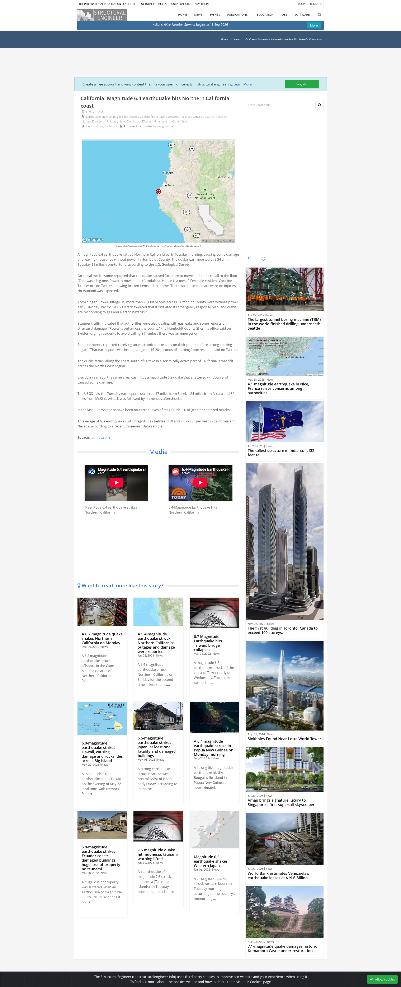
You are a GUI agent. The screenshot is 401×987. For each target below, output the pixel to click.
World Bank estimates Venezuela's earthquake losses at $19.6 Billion (278, 875)
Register (302, 84)
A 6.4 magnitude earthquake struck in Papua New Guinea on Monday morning (213, 748)
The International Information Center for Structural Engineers (123, 4)
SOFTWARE (302, 15)
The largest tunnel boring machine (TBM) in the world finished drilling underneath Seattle (284, 324)
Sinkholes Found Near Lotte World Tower (284, 738)
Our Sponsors (180, 4)
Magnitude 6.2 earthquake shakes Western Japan (211, 861)
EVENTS (214, 15)
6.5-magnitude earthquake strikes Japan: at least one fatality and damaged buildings (157, 747)
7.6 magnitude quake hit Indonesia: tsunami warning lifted (158, 854)
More (314, 25)
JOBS (284, 15)
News (236, 39)
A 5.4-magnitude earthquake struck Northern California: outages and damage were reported (156, 642)
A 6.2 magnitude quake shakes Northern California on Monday (102, 638)
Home (224, 39)
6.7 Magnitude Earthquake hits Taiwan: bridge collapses (208, 643)
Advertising (203, 4)
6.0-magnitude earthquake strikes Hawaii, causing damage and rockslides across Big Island (102, 752)
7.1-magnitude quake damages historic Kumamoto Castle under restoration (282, 948)
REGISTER (315, 4)
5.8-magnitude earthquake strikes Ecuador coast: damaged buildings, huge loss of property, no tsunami (101, 857)
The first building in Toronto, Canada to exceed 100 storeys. (283, 630)
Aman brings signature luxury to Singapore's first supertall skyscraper (281, 802)
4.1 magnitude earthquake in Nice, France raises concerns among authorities (278, 388)
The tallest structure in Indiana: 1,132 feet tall (281, 452)
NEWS (198, 15)
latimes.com (100, 437)
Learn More (242, 84)
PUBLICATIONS (237, 15)
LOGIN (302, 4)
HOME (182, 15)
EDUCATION (265, 15)
